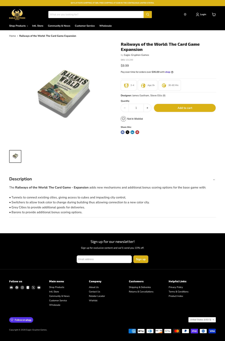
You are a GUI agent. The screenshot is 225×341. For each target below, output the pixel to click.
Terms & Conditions (178, 291)
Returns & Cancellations (141, 291)
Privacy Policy (176, 287)
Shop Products (17, 26)
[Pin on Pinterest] (137, 132)
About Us (94, 287)
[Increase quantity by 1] (147, 108)
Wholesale (105, 26)
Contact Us (94, 291)
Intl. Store (37, 26)
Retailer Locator (97, 296)
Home (12, 36)
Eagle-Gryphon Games (136, 55)
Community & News (59, 26)
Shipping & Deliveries (140, 287)
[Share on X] (127, 132)
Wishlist (93, 300)
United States (200, 319)
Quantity (125, 101)
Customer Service (85, 26)
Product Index (176, 296)
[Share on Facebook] (122, 132)
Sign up (141, 259)
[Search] (148, 14)
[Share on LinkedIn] (132, 132)
